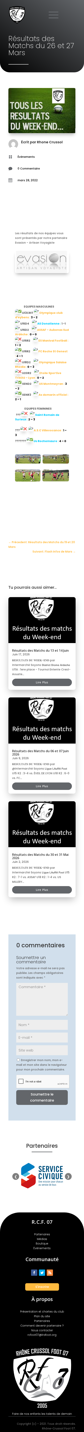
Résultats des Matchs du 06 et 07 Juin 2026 (40, 752)
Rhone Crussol (50, 142)
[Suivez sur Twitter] (42, 1273)
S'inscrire (42, 1287)
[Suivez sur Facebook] (34, 1273)
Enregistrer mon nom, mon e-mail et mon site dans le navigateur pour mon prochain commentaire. (41, 1064)
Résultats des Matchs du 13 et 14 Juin (40, 650)
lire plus (42, 682)
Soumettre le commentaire (42, 1097)
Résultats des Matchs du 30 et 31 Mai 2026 (40, 856)
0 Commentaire (29, 168)
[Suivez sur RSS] (50, 1273)
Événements (26, 157)
